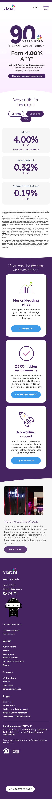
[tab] (16, 114)
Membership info (10, 658)
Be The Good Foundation (13, 661)
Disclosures (8, 702)
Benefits (6, 681)
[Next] (48, 51)
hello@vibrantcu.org (12, 589)
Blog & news (8, 654)
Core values (8, 685)
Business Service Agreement (15, 709)
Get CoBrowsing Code (20, 789)
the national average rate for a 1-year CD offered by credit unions (25, 242)
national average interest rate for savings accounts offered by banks (24, 217)
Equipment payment (11, 630)
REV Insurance (9, 634)
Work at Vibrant (9, 678)
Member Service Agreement (15, 713)
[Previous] (3, 51)
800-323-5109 (9, 585)
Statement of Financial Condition (16, 716)
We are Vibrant (9, 647)
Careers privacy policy (12, 689)
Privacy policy (9, 705)
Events (6, 650)
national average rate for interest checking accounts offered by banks (25, 229)
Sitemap (6, 665)
